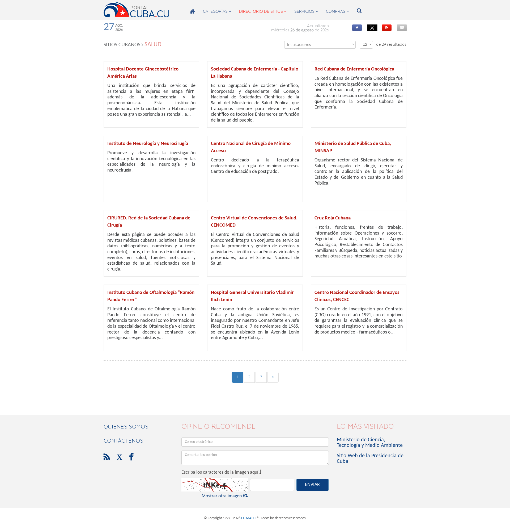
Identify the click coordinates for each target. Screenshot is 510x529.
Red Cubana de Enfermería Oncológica (354, 69)
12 (367, 45)
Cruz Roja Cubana (332, 218)
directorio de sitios (262, 11)
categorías (217, 11)
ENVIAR (312, 484)
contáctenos (123, 441)
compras (337, 11)
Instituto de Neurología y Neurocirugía (147, 143)
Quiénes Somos (126, 427)
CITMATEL (248, 518)
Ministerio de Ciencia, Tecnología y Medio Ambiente (370, 442)
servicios (306, 11)
